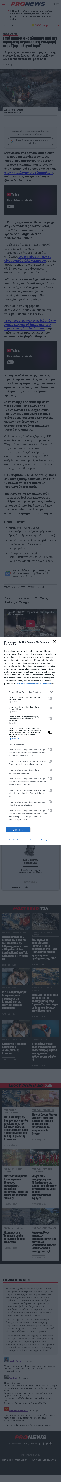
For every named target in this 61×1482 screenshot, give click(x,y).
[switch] (50, 698)
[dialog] (30, 741)
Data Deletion (14, 840)
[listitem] (30, 692)
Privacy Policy (46, 840)
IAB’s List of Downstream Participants (34, 683)
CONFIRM (18, 830)
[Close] (55, 642)
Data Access (30, 840)
